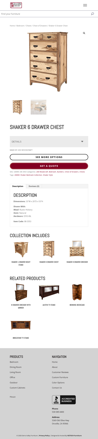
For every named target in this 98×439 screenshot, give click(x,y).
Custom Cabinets (17, 387)
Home (12, 25)
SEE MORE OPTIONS (49, 157)
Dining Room (16, 367)
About (54, 367)
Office (12, 377)
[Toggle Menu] (85, 5)
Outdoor (14, 382)
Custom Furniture (60, 377)
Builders (60, 172)
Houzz (13, 396)
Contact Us (57, 387)
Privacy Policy (44, 435)
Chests (28, 25)
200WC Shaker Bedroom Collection (28, 175)
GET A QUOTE (49, 166)
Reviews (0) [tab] (34, 186)
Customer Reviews (60, 372)
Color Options (58, 382)
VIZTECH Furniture (74, 435)
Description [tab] (17, 186)
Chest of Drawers (40, 25)
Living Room (15, 372)
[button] (84, 33)
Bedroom (20, 25)
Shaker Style (48, 175)
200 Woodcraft (42, 172)
